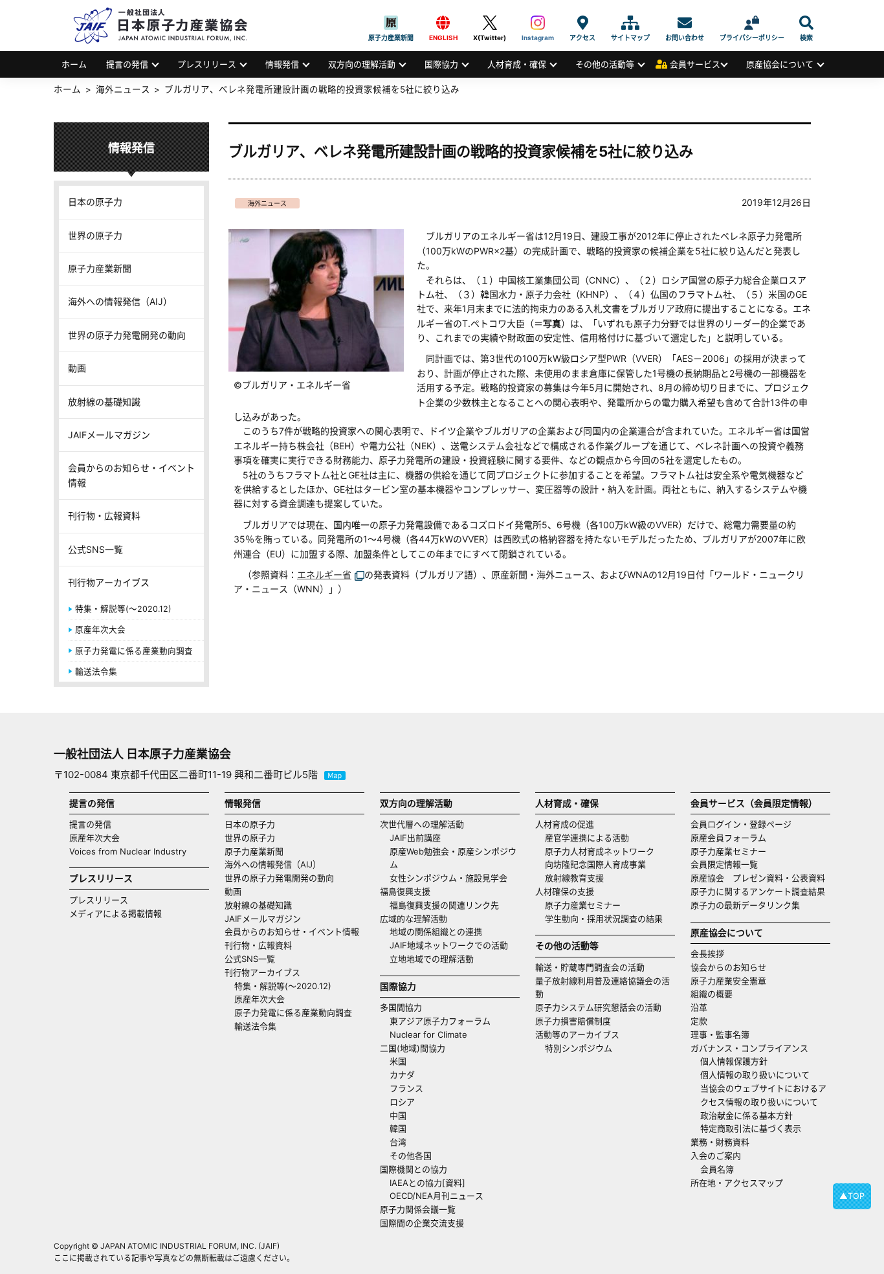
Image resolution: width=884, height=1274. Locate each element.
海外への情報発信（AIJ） (120, 301)
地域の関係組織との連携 (436, 931)
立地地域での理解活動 (432, 959)
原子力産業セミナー (583, 905)
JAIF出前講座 (415, 838)
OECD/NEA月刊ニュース (436, 1195)
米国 (398, 1061)
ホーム (74, 64)
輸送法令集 (96, 671)
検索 (806, 22)
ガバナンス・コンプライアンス (749, 1048)
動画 (77, 368)
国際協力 (441, 64)
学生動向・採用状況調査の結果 (608, 918)
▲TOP (852, 1196)
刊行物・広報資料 (104, 515)
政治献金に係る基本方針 (746, 1115)
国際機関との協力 (413, 1169)
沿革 (699, 1007)
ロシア (402, 1102)
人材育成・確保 (516, 64)
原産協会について (779, 64)
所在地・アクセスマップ (737, 1183)
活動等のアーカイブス (577, 1034)
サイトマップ (630, 22)
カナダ (402, 1074)
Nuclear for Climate (428, 1034)
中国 (398, 1115)
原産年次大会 (100, 629)
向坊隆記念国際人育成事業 (595, 864)
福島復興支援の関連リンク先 (444, 905)
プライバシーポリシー (752, 22)
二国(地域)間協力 (412, 1048)
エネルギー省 (324, 574)
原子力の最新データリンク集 (745, 905)
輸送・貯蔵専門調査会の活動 (590, 967)
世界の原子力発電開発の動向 (127, 335)
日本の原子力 (95, 201)
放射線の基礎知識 (104, 401)
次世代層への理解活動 (422, 824)
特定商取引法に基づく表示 (750, 1128)
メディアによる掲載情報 (115, 913)
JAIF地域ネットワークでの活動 (449, 945)
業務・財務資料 (720, 1142)
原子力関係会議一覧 (418, 1209)
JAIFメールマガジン (109, 434)
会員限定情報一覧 (724, 864)
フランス (406, 1088)
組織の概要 (712, 994)
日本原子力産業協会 (167, 25)
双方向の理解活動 (361, 64)
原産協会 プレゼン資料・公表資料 (758, 878)
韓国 (398, 1128)
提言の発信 (127, 64)
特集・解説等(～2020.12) (123, 609)
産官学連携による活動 (587, 838)
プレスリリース (206, 64)
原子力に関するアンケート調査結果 (758, 891)
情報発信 (282, 64)
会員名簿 (717, 1169)
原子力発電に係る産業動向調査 (134, 651)
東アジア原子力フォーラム (440, 1021)
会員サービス (695, 64)
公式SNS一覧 (95, 549)
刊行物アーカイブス (108, 582)
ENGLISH (443, 22)
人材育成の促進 (564, 824)
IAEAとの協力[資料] (427, 1183)
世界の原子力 (95, 235)
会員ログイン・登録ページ (741, 824)
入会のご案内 (716, 1155)
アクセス (582, 22)
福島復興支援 (405, 891)
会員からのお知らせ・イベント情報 (131, 474)
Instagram (538, 22)
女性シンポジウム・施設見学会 (448, 878)
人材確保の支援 (564, 891)
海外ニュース (267, 203)
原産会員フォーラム (728, 838)
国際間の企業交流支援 (422, 1223)
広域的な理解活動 (413, 918)
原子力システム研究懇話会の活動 (598, 1007)
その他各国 (411, 1155)
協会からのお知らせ (728, 967)
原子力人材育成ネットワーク (599, 851)
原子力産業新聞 (390, 22)
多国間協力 (401, 1007)
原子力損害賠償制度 (573, 1021)
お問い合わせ (684, 22)
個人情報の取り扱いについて (755, 1074)
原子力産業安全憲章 (728, 981)
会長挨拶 (707, 953)
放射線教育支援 (574, 878)
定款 (699, 1021)
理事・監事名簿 (720, 1034)
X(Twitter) (489, 22)
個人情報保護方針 (734, 1061)
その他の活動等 (604, 64)
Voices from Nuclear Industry (127, 851)
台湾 (398, 1142)
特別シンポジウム (578, 1048)
